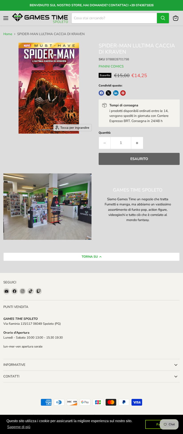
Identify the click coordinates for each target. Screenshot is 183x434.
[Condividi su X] (108, 93)
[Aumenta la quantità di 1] (137, 143)
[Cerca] (163, 18)
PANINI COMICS (111, 66)
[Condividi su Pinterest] (123, 93)
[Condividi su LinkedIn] (116, 93)
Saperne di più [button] (18, 427)
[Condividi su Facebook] (101, 93)
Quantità (104, 133)
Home (7, 34)
